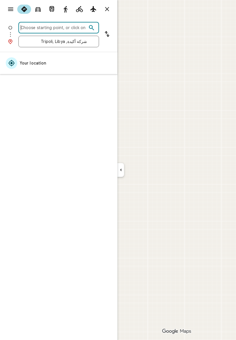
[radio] (24, 9)
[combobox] (54, 27)
